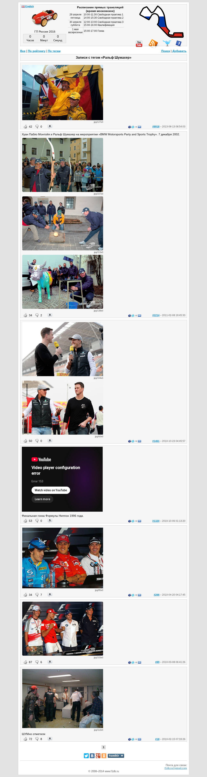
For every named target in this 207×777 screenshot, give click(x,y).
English (29, 6)
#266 (156, 594)
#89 (157, 662)
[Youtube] (139, 43)
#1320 (155, 521)
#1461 (155, 441)
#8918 (155, 126)
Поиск (165, 51)
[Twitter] (167, 43)
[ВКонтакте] (92, 755)
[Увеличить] (62, 119)
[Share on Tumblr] (116, 756)
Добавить (179, 51)
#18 (157, 739)
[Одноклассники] (103, 755)
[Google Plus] (98, 755)
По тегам (54, 51)
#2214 (155, 315)
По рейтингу (36, 51)
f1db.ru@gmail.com (176, 768)
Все (22, 51)
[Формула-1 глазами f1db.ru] (45, 15)
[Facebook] (178, 43)
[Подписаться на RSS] (153, 44)
